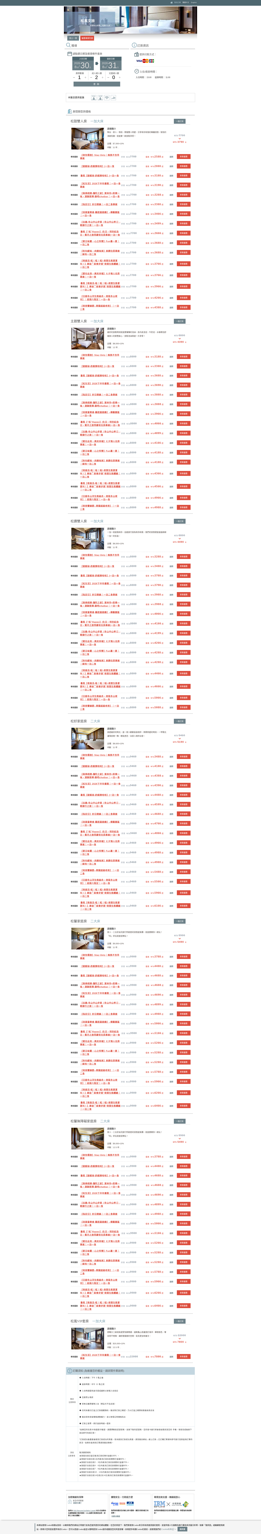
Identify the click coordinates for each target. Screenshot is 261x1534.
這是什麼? (77, 1503)
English (194, 2)
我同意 (182, 1529)
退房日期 (111, 59)
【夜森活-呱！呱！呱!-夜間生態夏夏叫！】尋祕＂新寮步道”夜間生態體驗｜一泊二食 (100, 264)
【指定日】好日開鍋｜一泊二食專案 (98, 204)
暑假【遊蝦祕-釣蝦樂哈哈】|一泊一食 (99, 176)
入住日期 (83, 59)
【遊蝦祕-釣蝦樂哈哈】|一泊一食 (97, 166)
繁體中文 (186, 2)
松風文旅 (88, 20)
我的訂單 (177, 2)
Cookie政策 (166, 1529)
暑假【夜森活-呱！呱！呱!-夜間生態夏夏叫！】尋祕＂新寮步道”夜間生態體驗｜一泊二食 (100, 286)
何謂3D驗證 (115, 1516)
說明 (171, 157)
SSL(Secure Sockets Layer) (84, 1510)
